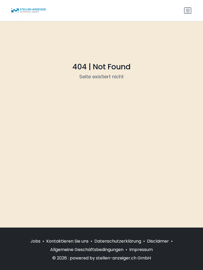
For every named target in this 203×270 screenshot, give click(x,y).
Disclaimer (158, 241)
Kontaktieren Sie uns (67, 241)
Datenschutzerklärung (117, 241)
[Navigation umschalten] (188, 11)
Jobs (35, 241)
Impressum (141, 250)
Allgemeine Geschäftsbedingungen (86, 250)
